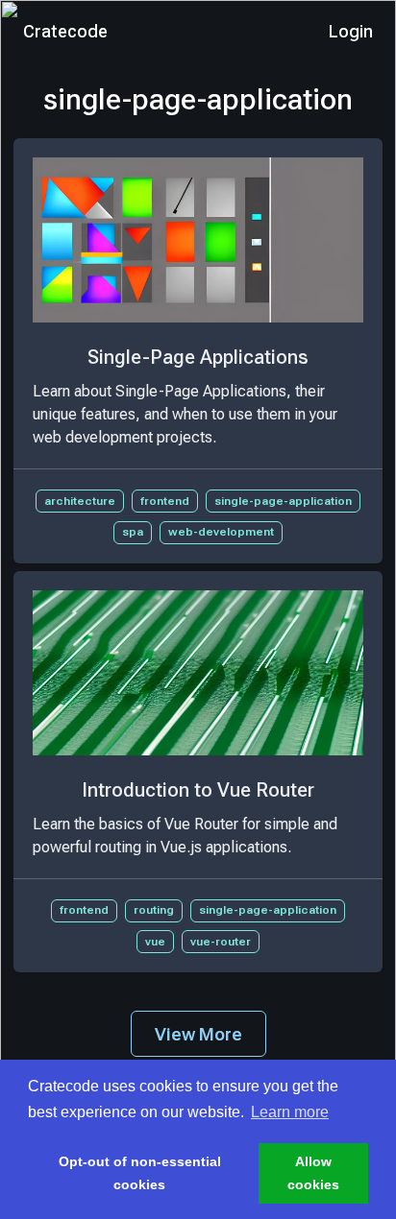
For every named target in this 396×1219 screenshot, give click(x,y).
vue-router (220, 941)
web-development (221, 531)
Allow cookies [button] (313, 1173)
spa (132, 531)
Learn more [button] (290, 1112)
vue (155, 941)
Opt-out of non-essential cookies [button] (140, 1173)
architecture (79, 501)
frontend (164, 501)
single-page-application (283, 501)
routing (154, 910)
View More (198, 1034)
